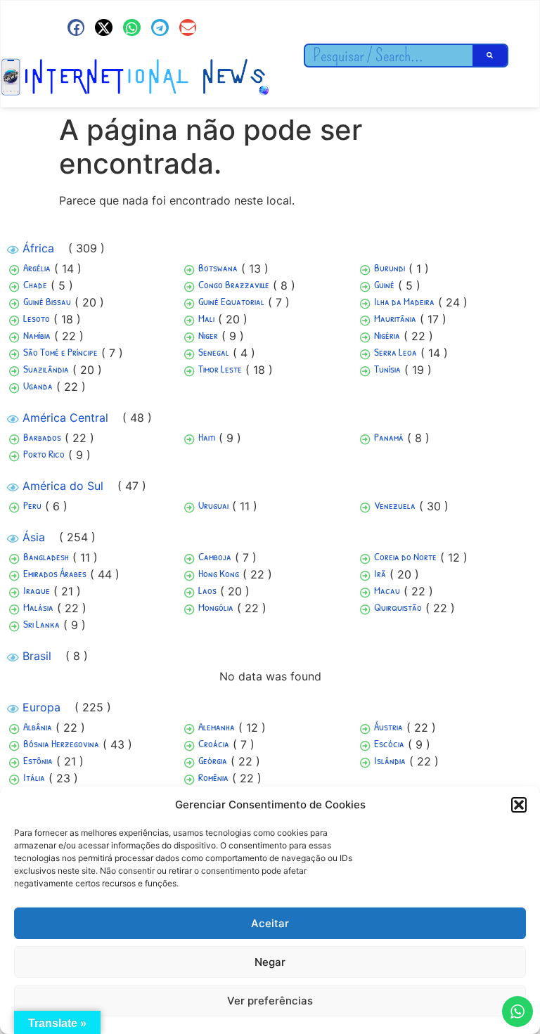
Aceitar (270, 923)
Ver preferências (270, 1000)
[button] (519, 805)
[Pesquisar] (490, 55)
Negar (270, 962)
